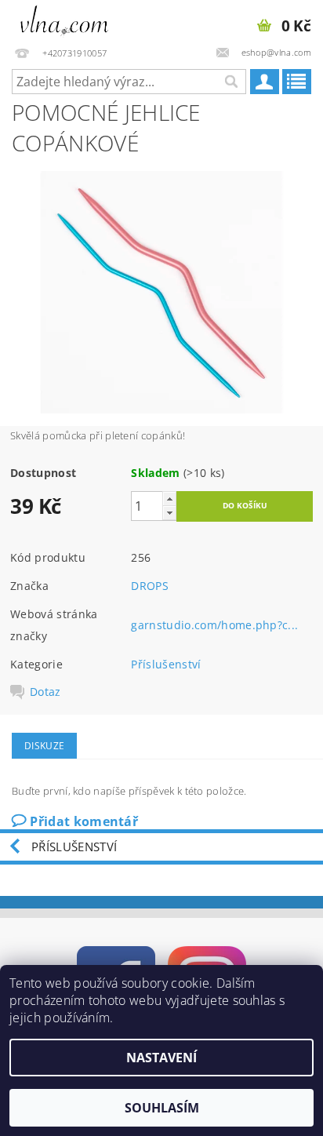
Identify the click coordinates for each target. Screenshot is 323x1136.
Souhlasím (162, 1107)
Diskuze (44, 745)
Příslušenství (166, 664)
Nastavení (161, 1057)
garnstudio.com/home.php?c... (214, 624)
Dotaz (45, 692)
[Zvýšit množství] (169, 498)
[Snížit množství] (169, 512)
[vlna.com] (65, 20)
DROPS (150, 585)
